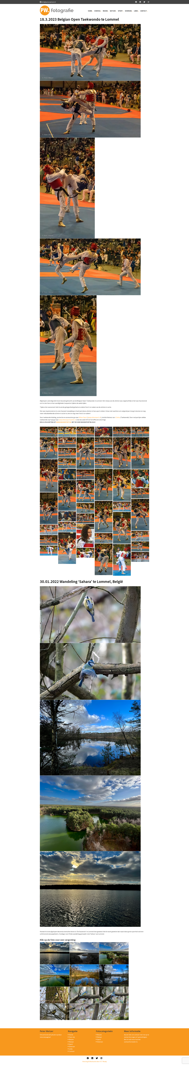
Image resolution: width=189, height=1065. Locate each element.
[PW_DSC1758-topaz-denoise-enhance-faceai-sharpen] (85, 491)
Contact (143, 11)
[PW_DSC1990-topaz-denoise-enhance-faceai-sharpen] (67, 442)
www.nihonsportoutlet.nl (67, 420)
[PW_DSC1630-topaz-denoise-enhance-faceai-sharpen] (85, 518)
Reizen (105, 11)
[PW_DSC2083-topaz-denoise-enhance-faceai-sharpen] (104, 432)
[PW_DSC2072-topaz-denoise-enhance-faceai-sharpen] (122, 432)
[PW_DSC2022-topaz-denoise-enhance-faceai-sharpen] (67, 453)
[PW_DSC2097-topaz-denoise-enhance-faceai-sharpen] (67, 432)
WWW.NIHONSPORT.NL (63, 422)
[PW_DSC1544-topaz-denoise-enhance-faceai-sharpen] (104, 559)
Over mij (97, 11)
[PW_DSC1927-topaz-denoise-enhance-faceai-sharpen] (104, 484)
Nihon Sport (83, 417)
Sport (120, 11)
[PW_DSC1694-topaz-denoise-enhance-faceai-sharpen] (122, 506)
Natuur (113, 11)
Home (90, 11)
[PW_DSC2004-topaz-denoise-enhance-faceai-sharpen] (104, 442)
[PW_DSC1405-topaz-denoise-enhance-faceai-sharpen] (49, 551)
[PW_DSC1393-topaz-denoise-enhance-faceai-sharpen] (140, 557)
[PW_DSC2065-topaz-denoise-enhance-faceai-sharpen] (140, 432)
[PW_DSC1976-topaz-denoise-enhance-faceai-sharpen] (104, 463)
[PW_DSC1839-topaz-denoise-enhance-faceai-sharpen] (140, 514)
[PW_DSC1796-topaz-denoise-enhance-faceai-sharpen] (67, 495)
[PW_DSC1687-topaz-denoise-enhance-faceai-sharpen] (85, 508)
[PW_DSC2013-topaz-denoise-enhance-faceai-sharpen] (122, 453)
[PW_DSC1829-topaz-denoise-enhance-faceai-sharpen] (49, 508)
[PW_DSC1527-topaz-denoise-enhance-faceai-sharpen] (49, 540)
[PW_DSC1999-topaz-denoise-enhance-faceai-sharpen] (85, 453)
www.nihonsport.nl (94, 417)
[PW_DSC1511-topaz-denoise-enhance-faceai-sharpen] (104, 538)
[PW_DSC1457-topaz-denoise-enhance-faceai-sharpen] (49, 530)
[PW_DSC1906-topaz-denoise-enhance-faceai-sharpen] (122, 485)
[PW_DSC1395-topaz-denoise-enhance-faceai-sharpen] (85, 553)
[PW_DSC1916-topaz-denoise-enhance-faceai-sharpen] (85, 474)
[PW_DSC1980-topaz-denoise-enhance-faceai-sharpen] (67, 463)
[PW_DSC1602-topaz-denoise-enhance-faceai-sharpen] (85, 535)
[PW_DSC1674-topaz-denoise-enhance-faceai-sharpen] (122, 528)
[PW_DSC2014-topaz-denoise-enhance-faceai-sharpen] (140, 453)
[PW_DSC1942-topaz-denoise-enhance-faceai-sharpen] (67, 474)
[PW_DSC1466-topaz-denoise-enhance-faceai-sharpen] (140, 536)
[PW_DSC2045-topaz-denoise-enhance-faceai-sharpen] (49, 448)
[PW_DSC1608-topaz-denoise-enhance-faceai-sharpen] (67, 527)
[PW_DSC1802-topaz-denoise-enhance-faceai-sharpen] (140, 493)
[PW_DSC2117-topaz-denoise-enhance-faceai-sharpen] (49, 432)
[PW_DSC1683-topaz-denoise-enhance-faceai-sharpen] (67, 516)
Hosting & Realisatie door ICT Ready (94, 1061)
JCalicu (117, 417)
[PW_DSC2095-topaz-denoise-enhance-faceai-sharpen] (85, 432)
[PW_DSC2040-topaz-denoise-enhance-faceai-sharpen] (104, 453)
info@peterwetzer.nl (49, 2)
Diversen (128, 11)
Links (136, 11)
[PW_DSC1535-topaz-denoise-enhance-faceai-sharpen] (140, 546)
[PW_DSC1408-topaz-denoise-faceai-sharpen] (122, 560)
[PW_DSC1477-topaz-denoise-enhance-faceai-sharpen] (67, 548)
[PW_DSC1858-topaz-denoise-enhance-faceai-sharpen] (104, 516)
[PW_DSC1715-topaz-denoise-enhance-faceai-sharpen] (140, 478)
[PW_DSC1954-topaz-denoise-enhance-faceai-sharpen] (49, 475)
